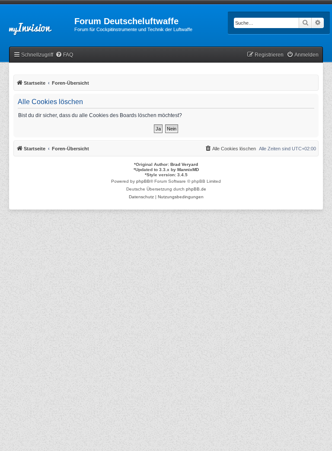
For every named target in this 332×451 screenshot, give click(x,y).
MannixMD (188, 169)
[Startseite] (37, 24)
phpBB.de (196, 189)
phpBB (143, 181)
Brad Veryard (184, 164)
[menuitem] (64, 55)
